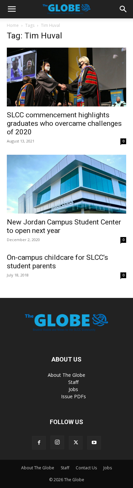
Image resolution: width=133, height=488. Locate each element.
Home (13, 25)
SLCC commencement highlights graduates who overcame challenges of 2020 (64, 123)
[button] (12, 9)
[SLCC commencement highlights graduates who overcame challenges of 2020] (66, 77)
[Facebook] (39, 443)
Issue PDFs (73, 396)
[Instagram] (57, 442)
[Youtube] (94, 443)
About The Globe (66, 375)
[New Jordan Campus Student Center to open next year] (66, 184)
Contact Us (86, 468)
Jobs (73, 389)
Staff (73, 382)
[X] (76, 443)
